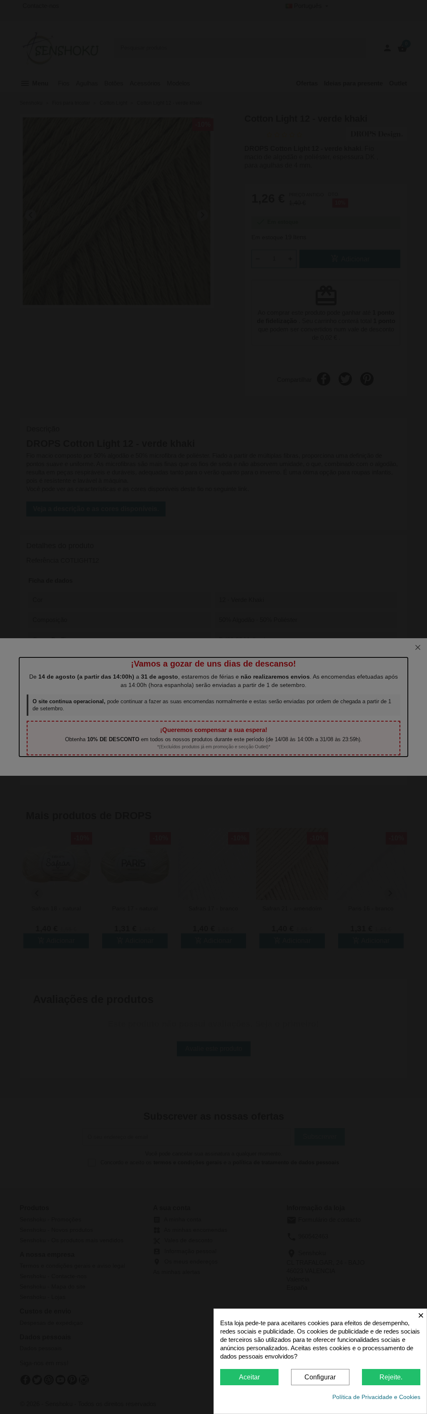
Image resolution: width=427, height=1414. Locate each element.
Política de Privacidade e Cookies (376, 1397)
